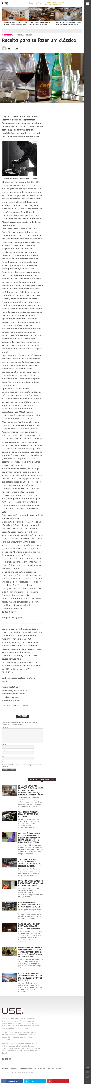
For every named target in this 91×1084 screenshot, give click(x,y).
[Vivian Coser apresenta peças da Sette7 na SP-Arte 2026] (9, 820)
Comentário (6, 727)
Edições (13, 1069)
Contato (58, 1069)
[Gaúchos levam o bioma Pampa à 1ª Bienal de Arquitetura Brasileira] (9, 931)
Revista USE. (13, 49)
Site (3, 756)
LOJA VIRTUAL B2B (39, 1069)
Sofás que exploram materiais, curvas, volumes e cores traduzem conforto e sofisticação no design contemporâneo (30, 790)
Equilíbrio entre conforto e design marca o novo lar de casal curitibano (30, 883)
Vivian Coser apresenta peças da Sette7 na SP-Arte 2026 (28, 814)
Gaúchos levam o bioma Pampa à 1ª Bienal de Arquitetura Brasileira (29, 926)
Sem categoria (7, 35)
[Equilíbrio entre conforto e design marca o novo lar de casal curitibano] (9, 888)
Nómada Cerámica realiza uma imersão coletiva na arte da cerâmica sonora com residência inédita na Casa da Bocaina (30, 952)
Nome (4, 744)
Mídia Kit (50, 1069)
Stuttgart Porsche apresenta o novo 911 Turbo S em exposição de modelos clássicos (29, 862)
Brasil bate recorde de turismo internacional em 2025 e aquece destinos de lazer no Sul (30, 977)
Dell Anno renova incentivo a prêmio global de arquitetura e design (30, 905)
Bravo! (25, 706)
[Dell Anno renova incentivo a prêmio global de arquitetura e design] (9, 910)
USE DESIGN (5, 1069)
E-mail (4, 750)
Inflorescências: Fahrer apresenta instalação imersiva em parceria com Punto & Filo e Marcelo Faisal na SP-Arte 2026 (29, 837)
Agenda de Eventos (25, 1069)
